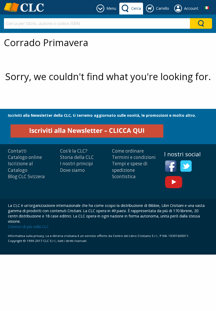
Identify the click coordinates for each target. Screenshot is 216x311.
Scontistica (124, 176)
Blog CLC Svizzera (26, 176)
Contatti (17, 151)
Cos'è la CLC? (73, 151)
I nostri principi (76, 164)
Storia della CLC (77, 157)
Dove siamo (72, 170)
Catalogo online (25, 157)
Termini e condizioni (134, 157)
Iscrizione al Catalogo (20, 167)
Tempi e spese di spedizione (130, 167)
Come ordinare (128, 151)
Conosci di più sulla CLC (28, 226)
